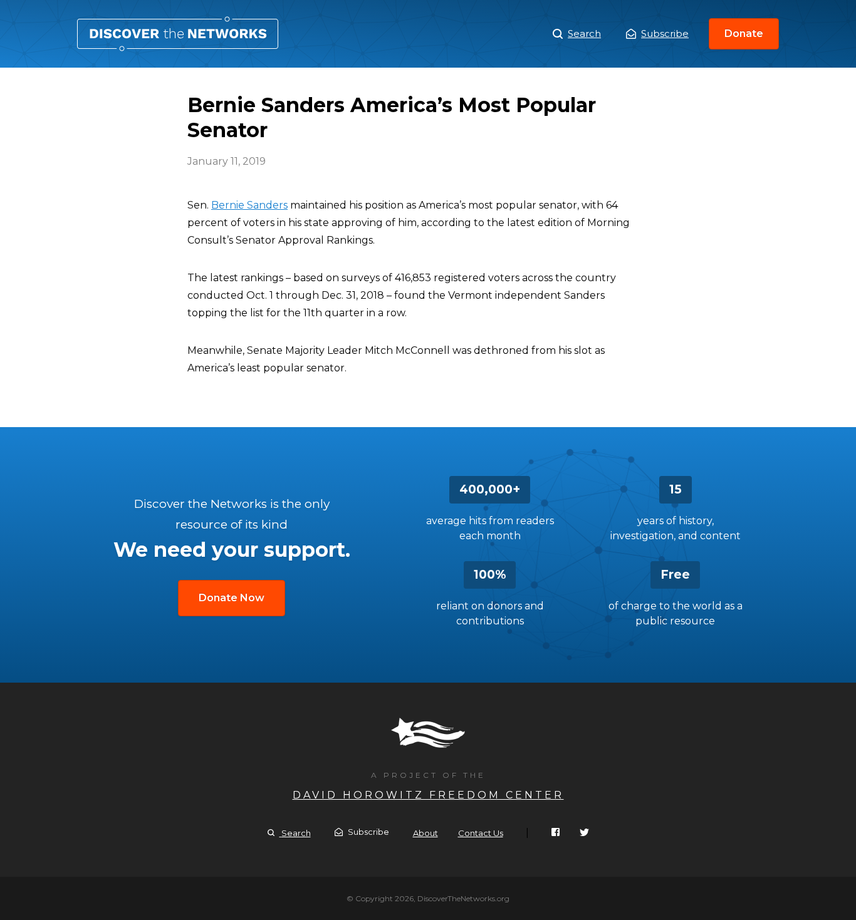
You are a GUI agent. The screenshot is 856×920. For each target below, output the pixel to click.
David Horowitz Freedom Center (428, 795)
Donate (743, 33)
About (425, 833)
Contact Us (480, 833)
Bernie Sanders (249, 205)
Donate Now (231, 598)
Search (584, 33)
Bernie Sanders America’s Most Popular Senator (177, 34)
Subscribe (665, 33)
